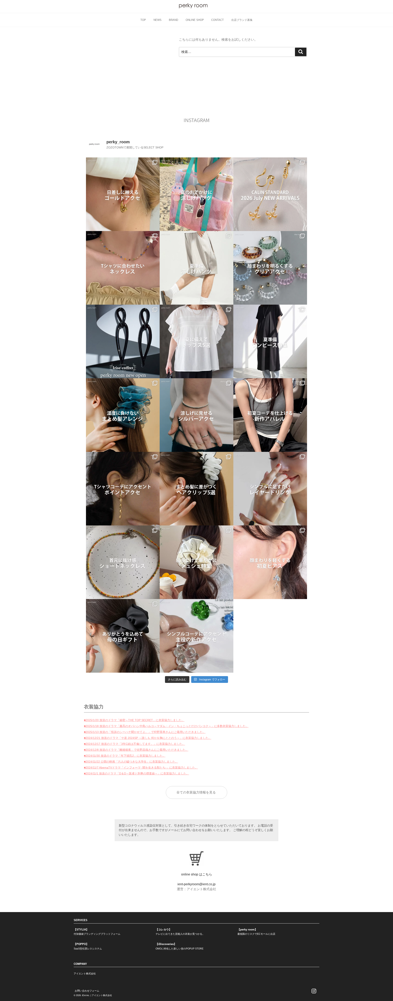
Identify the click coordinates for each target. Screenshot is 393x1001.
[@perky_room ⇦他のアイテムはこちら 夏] (123, 194)
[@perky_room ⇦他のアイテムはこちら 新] (123, 341)
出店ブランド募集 (242, 19)
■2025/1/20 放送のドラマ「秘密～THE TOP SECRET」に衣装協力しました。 (134, 720)
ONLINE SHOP (195, 19)
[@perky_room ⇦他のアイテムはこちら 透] (270, 268)
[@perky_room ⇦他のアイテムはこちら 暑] (270, 341)
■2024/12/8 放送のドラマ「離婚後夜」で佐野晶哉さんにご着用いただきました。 (136, 749)
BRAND (173, 19)
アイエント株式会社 (85, 973)
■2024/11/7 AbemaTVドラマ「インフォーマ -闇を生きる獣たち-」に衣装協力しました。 (141, 767)
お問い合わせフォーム (87, 990)
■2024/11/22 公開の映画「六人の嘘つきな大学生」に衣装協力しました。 (131, 761)
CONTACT (217, 19)
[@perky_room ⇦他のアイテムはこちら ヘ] (123, 415)
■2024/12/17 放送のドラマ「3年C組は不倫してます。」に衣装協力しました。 (134, 743)
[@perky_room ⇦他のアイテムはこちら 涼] (196, 268)
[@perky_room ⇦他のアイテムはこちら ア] (196, 488)
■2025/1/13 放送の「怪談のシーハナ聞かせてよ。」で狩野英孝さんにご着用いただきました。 (145, 732)
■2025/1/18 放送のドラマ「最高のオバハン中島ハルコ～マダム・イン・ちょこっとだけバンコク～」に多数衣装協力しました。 (166, 726)
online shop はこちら (196, 874)
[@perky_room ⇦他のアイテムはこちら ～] (270, 194)
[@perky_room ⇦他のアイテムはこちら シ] (196, 636)
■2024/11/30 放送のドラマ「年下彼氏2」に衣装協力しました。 (124, 755)
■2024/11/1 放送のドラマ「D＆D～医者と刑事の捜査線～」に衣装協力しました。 (136, 773)
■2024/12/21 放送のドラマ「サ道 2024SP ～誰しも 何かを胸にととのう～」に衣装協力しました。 (147, 738)
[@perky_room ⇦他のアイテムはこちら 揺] (270, 562)
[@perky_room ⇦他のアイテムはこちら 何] (196, 341)
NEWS (157, 19)
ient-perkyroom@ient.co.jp (196, 884)
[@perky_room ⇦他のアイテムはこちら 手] (270, 488)
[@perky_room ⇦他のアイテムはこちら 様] (196, 194)
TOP (143, 19)
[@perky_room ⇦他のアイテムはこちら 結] (196, 562)
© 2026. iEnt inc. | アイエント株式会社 (93, 995)
